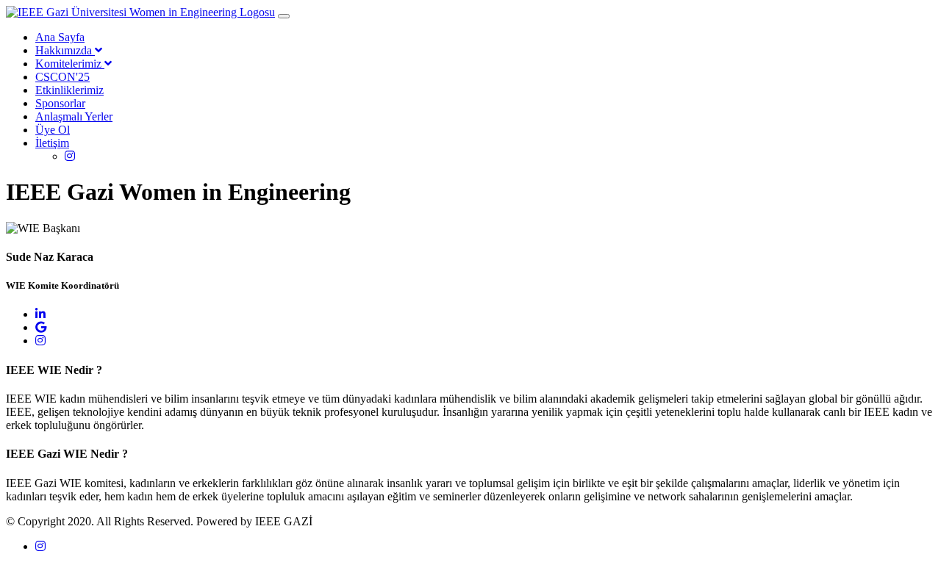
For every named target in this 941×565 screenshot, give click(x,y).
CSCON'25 (62, 77)
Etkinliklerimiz (69, 90)
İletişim (52, 143)
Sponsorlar (60, 103)
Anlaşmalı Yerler (73, 116)
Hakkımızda (65, 50)
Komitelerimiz (69, 63)
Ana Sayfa (60, 37)
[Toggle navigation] (284, 16)
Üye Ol (52, 129)
